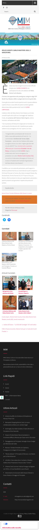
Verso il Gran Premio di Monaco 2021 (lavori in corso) (17, 193)
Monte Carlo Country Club (17, 317)
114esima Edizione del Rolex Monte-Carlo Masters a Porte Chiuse (8, 243)
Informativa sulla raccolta (11, 528)
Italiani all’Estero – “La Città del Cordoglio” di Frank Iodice (19, 324)
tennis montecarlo (19, 319)
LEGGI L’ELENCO (22, 88)
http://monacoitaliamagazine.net (24, 500)
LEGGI (23, 151)
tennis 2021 (10, 319)
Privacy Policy (24, 513)
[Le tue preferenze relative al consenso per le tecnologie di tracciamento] (2, 397)
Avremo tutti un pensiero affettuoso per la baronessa (18, 148)
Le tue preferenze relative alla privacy (21, 523)
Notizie (7, 392)
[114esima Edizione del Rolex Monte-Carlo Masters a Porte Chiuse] (9, 236)
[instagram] (7, 7)
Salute (7, 388)
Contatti (7, 399)
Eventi (3, 317)
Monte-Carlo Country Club (25, 156)
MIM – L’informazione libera (13, 395)
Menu (4, 3)
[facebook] (3, 7)
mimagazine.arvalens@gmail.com (24, 496)
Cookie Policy (31, 513)
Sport (7, 317)
